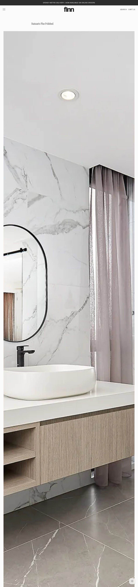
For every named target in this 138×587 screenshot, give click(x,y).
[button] (4, 9)
